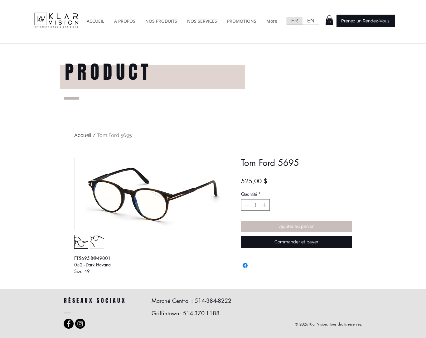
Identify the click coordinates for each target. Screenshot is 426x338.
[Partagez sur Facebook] (245, 265)
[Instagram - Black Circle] (80, 324)
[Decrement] (246, 205)
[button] (329, 20)
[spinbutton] (255, 205)
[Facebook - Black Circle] (69, 324)
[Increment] (265, 205)
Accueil (82, 135)
